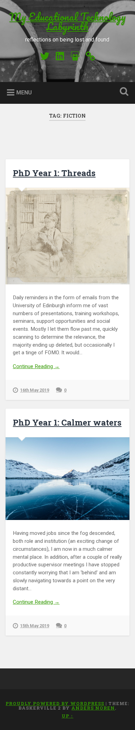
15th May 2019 (34, 625)
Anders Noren (93, 708)
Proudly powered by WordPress (55, 703)
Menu (24, 92)
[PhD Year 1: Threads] (68, 236)
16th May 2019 (34, 390)
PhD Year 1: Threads (54, 173)
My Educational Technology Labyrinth (67, 21)
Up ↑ (67, 716)
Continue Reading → (36, 366)
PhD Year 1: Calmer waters (67, 422)
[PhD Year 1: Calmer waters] (68, 478)
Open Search (122, 92)
